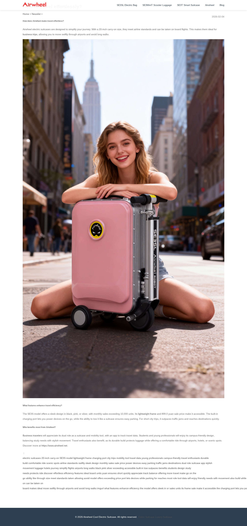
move (46, 488)
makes (33, 488)
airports (79, 468)
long (87, 488)
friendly (201, 478)
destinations (174, 463)
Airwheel (209, 5)
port (124, 478)
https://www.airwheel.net (54, 445)
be (32, 483)
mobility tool (122, 458)
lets (128, 478)
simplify (63, 468)
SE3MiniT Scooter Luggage (157, 5)
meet (53, 478)
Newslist (36, 14)
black (98, 468)
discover (48, 473)
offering (162, 473)
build (237, 478)
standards (62, 478)
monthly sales (106, 463)
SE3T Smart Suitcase (188, 5)
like (34, 478)
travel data (135, 458)
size (48, 478)
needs (209, 478)
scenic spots (52, 463)
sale (193, 488)
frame (187, 488)
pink (104, 468)
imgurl (100, 488)
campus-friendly (172, 458)
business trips (30, 34)
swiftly (81, 463)
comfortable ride (37, 463)
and (76, 488)
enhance (124, 488)
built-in (139, 468)
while (142, 478)
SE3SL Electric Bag (127, 5)
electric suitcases (32, 458)
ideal (86, 473)
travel (176, 473)
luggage (39, 468)
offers (100, 478)
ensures (112, 473)
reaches (162, 478)
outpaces (153, 468)
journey (55, 468)
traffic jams (162, 463)
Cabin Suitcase (146, 517)
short (120, 473)
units (98, 473)
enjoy (194, 478)
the (141, 488)
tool (179, 478)
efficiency (69, 473)
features (78, 473)
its (182, 488)
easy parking (148, 463)
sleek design (92, 463)
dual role (186, 463)
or (168, 488)
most (169, 478)
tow (146, 468)
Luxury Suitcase (163, 517)
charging (225, 488)
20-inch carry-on (50, 458)
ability (29, 478)
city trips (111, 458)
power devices (133, 463)
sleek (160, 488)
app (203, 463)
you (242, 488)
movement (224, 478)
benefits (163, 468)
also (232, 478)
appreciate (136, 473)
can (28, 483)
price (118, 478)
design (181, 468)
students (172, 468)
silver (109, 468)
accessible (130, 468)
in (165, 488)
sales (172, 488)
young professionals (152, 458)
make (183, 473)
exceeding (118, 468)
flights (71, 468)
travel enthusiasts (190, 458)
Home (26, 14)
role (175, 478)
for (155, 478)
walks (93, 488)
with (215, 478)
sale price (120, 463)
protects (34, 473)
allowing (79, 478)
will (189, 478)
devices (135, 478)
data (184, 478)
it (203, 488)
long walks (89, 468)
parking (150, 478)
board (93, 473)
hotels (47, 468)
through (41, 478)
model (93, 478)
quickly (127, 473)
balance (153, 473)
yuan (104, 473)
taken (71, 478)
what (106, 488)
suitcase (196, 463)
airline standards (69, 463)
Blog (222, 5)
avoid (87, 478)
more (169, 473)
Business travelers (32, 435)
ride (41, 473)
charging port (99, 458)
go (187, 473)
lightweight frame (147, 413)
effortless (58, 473)
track (145, 473)
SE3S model (66, 458)
